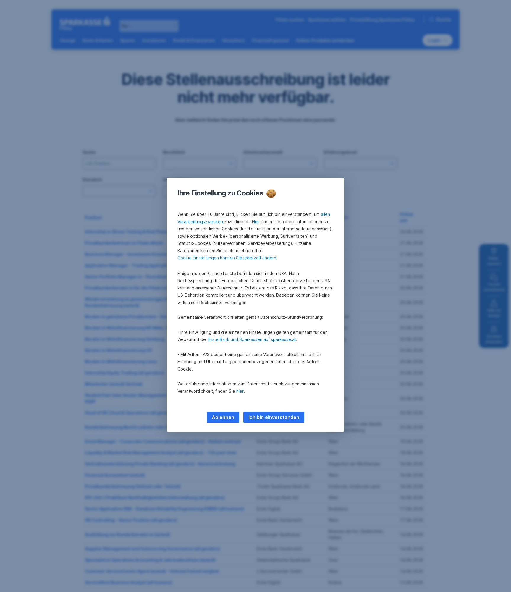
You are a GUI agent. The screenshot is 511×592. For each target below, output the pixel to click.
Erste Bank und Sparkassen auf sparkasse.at (252, 339)
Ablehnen (223, 417)
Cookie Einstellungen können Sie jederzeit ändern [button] (226, 257)
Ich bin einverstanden (273, 417)
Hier (256, 221)
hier (240, 391)
